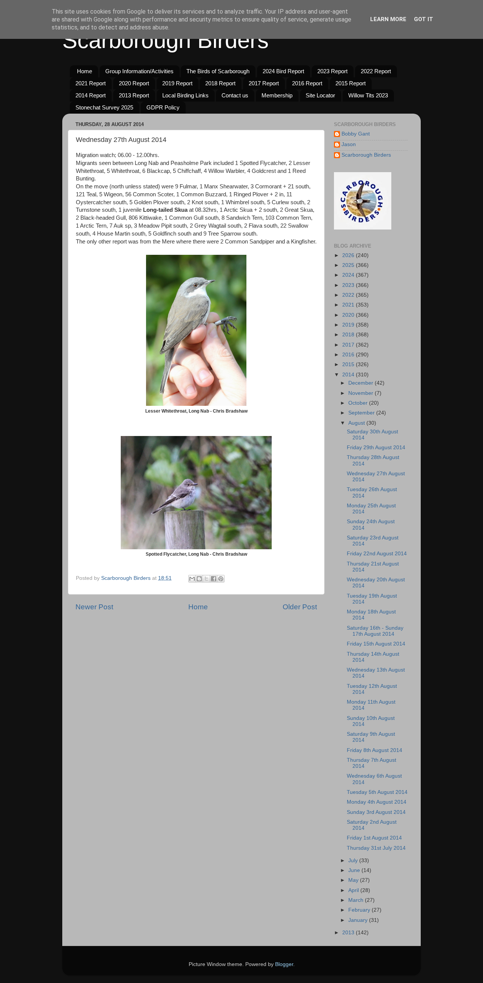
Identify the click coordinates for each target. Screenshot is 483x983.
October (358, 403)
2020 (349, 315)
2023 (349, 285)
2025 (349, 265)
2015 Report (350, 83)
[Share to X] (206, 578)
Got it (423, 19)
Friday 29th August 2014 (376, 447)
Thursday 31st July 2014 (376, 848)
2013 (349, 932)
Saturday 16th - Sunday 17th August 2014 (375, 631)
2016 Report (307, 83)
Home (84, 71)
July (353, 860)
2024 (349, 275)
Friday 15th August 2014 (376, 644)
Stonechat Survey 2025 (104, 107)
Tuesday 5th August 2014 (377, 792)
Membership (276, 95)
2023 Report (332, 71)
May (354, 880)
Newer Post (94, 607)
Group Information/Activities (139, 71)
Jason (348, 144)
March (356, 900)
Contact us (235, 95)
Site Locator (320, 95)
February (360, 910)
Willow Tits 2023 (368, 95)
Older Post (300, 607)
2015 (349, 364)
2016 (349, 354)
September (362, 413)
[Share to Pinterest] (221, 578)
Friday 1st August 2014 (374, 838)
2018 (349, 334)
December (361, 383)
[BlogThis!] (199, 578)
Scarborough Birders (165, 40)
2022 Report (376, 71)
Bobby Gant (355, 134)
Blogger (284, 964)
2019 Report (177, 83)
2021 (349, 305)
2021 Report (90, 83)
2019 (349, 325)
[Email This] (192, 578)
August (357, 423)
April (354, 890)
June (354, 870)
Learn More (388, 19)
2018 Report (220, 83)
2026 (349, 255)
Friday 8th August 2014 (374, 750)
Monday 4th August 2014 (376, 802)
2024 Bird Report (283, 71)
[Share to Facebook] (213, 578)
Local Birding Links (185, 95)
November (361, 393)
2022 (349, 295)
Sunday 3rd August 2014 (376, 812)
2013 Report (134, 95)
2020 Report (134, 83)
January (358, 920)
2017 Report (264, 83)
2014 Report (90, 95)
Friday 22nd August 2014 (377, 553)
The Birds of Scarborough (217, 71)
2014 (349, 374)
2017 (349, 345)
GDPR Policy (163, 107)
